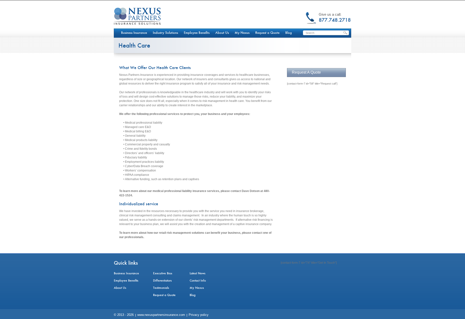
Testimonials (161, 287)
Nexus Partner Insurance (137, 16)
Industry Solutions (165, 33)
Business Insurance (134, 33)
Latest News (197, 273)
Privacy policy (199, 315)
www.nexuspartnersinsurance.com (161, 315)
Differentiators (162, 280)
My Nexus (242, 33)
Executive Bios (162, 273)
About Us (222, 33)
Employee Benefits (196, 33)
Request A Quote (306, 72)
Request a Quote (267, 33)
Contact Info (198, 280)
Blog (288, 33)
